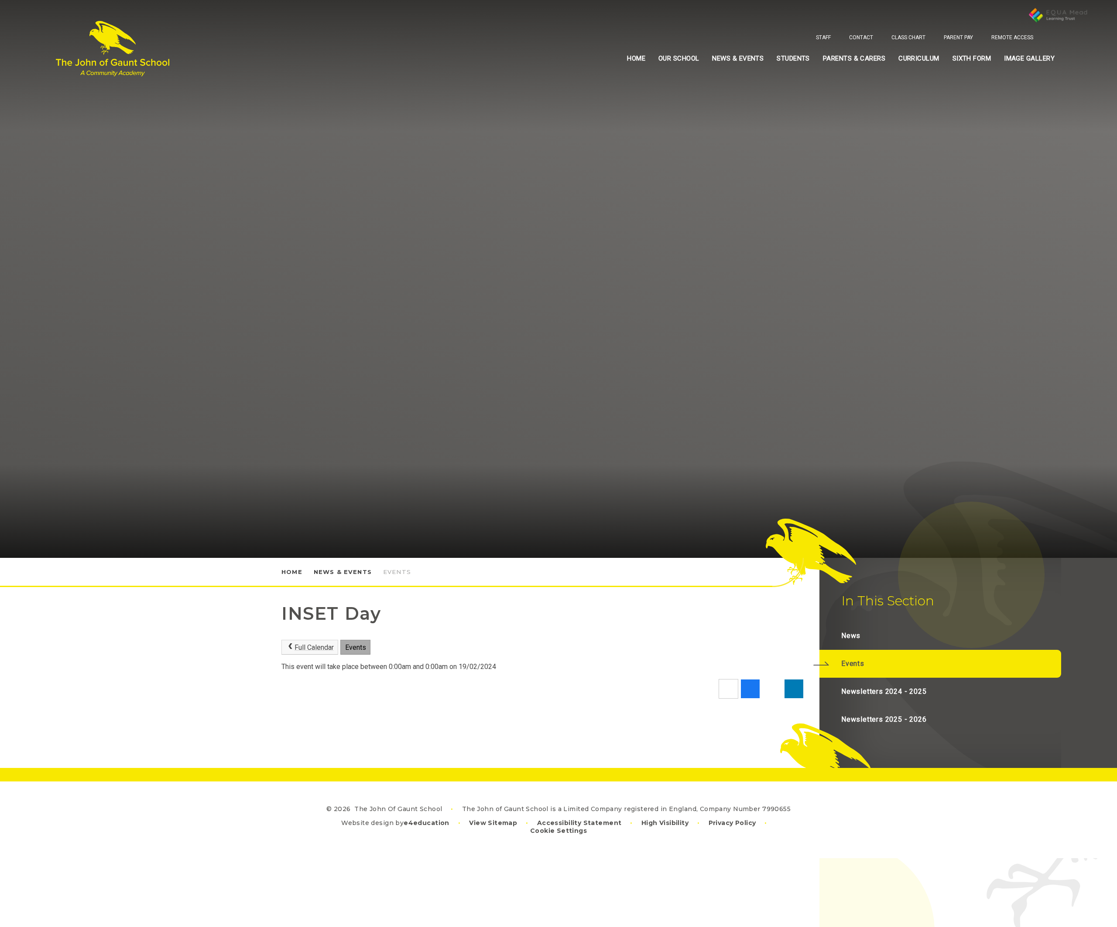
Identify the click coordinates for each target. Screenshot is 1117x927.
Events (397, 571)
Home (291, 571)
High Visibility (665, 823)
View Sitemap (493, 823)
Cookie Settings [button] (558, 831)
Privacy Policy (732, 823)
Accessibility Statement (579, 823)
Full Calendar (314, 647)
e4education (426, 823)
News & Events (343, 571)
